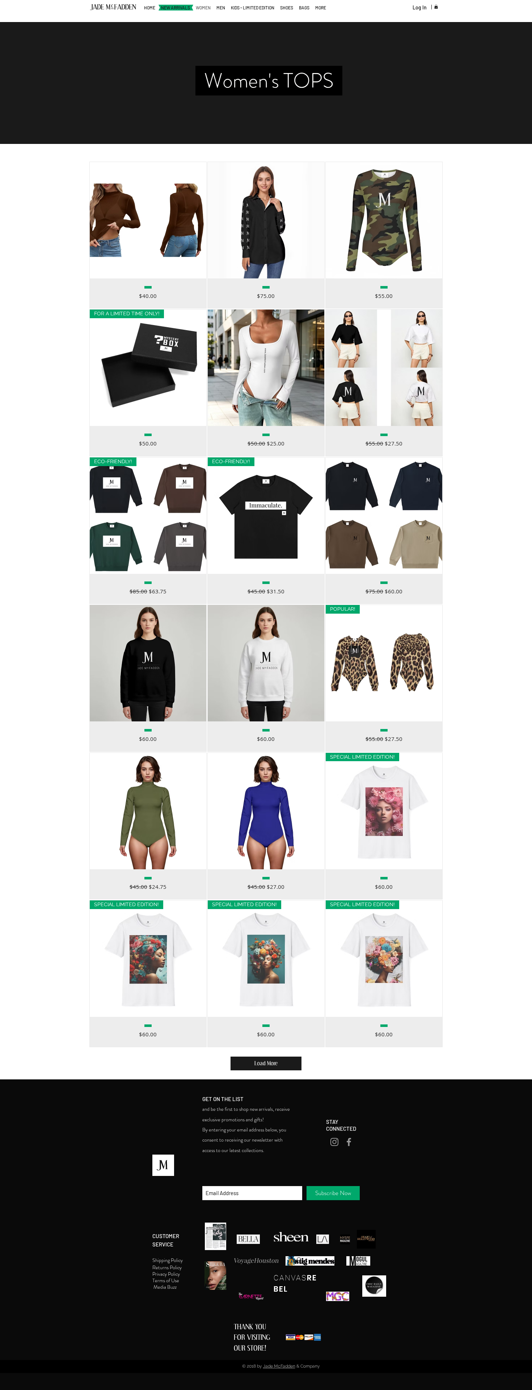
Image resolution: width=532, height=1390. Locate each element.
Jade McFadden (279, 1366)
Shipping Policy (168, 1260)
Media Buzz (165, 1287)
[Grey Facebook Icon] (348, 1142)
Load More (266, 1063)
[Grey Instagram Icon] (334, 1142)
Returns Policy (167, 1267)
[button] (436, 6)
